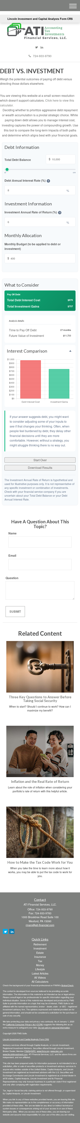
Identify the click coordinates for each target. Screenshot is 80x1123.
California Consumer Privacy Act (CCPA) (24, 1024)
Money (40, 965)
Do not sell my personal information (54, 1027)
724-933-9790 (42, 56)
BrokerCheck (67, 985)
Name (12, 533)
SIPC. (33, 1051)
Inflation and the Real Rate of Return (40, 782)
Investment (40, 948)
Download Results (40, 467)
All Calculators (40, 981)
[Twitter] (36, 47)
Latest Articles (40, 973)
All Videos (40, 977)
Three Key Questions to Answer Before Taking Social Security (40, 699)
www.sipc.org (56, 1051)
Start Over (40, 460)
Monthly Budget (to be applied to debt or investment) (32, 246)
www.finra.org (43, 1051)
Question (12, 578)
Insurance (40, 957)
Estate (40, 952)
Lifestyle (40, 969)
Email (12, 555)
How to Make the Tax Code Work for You (40, 862)
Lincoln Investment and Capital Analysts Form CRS (40, 19)
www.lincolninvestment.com (15, 1054)
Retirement (40, 944)
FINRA (27, 1051)
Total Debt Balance (27, 159)
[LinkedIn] (42, 47)
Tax (40, 961)
